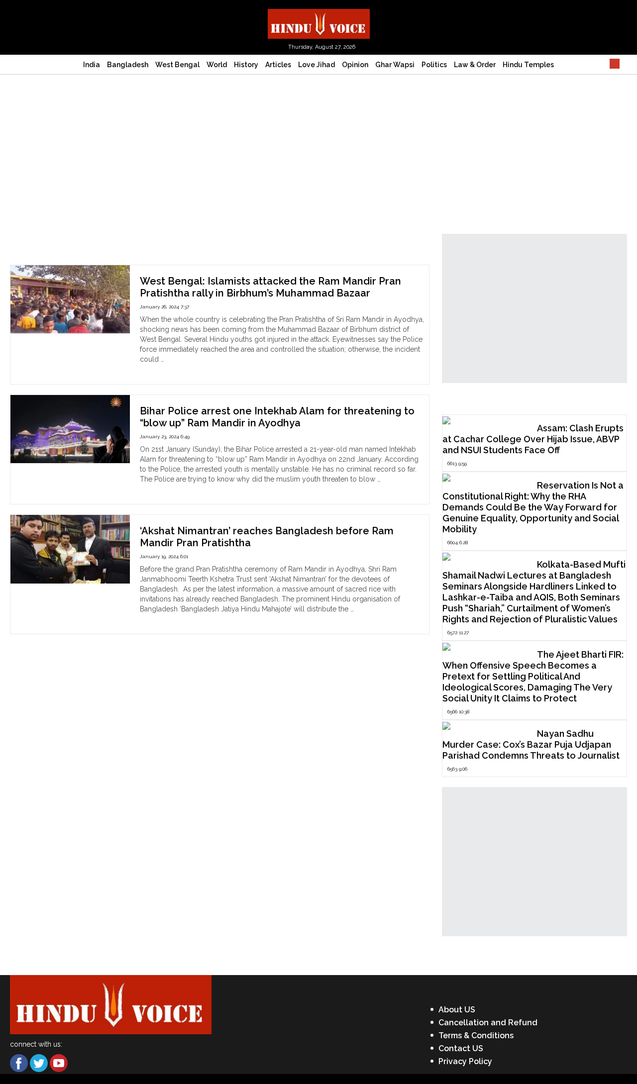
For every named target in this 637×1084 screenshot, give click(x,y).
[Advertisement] (318, 149)
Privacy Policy (465, 1061)
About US (456, 1009)
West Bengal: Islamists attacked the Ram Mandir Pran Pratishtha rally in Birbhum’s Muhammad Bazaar (270, 287)
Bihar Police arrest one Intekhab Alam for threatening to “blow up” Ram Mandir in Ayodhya (277, 417)
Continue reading (167, 369)
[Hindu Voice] (319, 23)
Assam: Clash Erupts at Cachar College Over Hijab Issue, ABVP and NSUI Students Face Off (533, 439)
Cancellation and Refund (487, 1022)
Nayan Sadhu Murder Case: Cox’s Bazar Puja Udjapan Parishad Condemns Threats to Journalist (531, 744)
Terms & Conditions (476, 1035)
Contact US (460, 1048)
